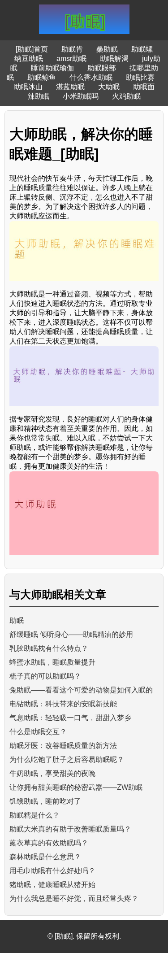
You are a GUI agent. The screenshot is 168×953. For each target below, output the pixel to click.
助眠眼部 (101, 68)
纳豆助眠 (28, 58)
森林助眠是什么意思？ (45, 857)
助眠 (16, 620)
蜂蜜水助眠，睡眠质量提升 (52, 662)
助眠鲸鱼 (41, 77)
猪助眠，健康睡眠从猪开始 (52, 884)
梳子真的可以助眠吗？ (45, 676)
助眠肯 (72, 49)
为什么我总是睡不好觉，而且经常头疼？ (73, 898)
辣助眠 (38, 96)
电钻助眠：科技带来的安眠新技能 (63, 704)
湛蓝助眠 (70, 87)
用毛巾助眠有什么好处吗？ (52, 871)
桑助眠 (107, 49)
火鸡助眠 (126, 96)
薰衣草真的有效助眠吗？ (48, 843)
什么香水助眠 (90, 77)
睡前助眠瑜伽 (52, 68)
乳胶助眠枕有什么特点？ (48, 648)
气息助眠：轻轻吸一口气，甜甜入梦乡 (70, 718)
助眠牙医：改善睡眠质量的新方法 (63, 745)
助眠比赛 (140, 77)
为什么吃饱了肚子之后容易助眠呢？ (66, 759)
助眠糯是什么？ (34, 815)
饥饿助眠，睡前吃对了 (45, 801)
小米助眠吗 (81, 96)
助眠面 (144, 87)
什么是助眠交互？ (38, 731)
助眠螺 (142, 49)
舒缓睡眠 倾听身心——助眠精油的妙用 (71, 634)
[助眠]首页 (32, 49)
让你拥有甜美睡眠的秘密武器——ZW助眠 (75, 787)
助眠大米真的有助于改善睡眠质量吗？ (70, 829)
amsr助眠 (71, 58)
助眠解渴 (114, 58)
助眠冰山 (28, 87)
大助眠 (109, 87)
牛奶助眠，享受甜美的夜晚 (52, 773)
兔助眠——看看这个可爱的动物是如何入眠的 (81, 690)
